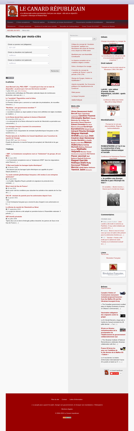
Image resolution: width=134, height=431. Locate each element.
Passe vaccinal (79, 156)
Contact (64, 399)
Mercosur (73, 149)
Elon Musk (89, 124)
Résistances (11, 26)
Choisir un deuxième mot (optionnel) (20, 52)
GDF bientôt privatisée (14, 216)
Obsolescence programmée (78, 154)
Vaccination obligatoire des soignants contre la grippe (109, 315)
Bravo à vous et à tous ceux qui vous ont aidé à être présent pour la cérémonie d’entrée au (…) (113, 233)
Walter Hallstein (89, 167)
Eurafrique (88, 127)
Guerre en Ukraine (108, 26)
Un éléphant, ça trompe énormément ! (60, 22)
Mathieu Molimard (85, 147)
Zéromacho (89, 170)
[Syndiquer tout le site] (67, 417)
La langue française (78, 96)
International (110, 22)
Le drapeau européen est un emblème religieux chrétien (81, 61)
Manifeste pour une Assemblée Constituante (82, 55)
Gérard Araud (89, 129)
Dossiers (10, 22)
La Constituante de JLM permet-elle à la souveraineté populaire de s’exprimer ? (113, 58)
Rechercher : (74, 35)
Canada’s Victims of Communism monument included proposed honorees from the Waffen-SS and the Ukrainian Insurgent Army (111, 297)
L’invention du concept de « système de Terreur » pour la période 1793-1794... (82, 72)
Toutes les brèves (106, 288)
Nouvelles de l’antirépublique (69, 26)
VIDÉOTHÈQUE (77, 100)
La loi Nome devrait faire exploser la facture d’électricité (26, 117)
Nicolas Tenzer (86, 152)
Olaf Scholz (91, 154)
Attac (80, 113)
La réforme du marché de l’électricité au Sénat (22, 207)
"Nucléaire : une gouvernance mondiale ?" (21, 107)
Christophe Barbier (80, 118)
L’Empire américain (25, 26)
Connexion (10, 2)
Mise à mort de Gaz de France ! (17, 186)
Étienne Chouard (77, 127)
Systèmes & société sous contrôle (45, 26)
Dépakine (87, 122)
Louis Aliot (80, 142)
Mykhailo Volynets (78, 150)
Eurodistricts (77, 129)
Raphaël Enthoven (84, 158)
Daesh (81, 122)
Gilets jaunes (76, 92)
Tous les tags (75, 107)
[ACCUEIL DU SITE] (67, 11)
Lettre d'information (76, 399)
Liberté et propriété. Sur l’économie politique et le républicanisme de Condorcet (83, 86)
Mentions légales (67, 409)
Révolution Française (113, 258)
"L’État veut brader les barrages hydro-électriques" (24, 165)
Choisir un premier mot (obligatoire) (19, 44)
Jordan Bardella (77, 140)
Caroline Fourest (87, 116)
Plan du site (55, 399)
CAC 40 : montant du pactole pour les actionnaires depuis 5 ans (29, 195)
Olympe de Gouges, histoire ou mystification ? (82, 79)
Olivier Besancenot (79, 111)
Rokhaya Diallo (78, 163)
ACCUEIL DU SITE (13, 30)
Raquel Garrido (79, 160)
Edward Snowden (78, 124)
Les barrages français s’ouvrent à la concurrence (23, 126)
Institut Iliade (83, 136)
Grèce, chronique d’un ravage (81, 66)
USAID (81, 167)
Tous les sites (105, 254)
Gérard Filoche (78, 131)
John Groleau (22, 91)
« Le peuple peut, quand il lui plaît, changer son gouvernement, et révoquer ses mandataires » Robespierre (67, 405)
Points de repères (39, 22)
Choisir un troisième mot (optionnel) (20, 60)
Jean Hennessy (86, 138)
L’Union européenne (23, 22)
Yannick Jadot (78, 169)
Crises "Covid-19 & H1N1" (90, 26)
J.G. (19, 100)
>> (94, 38)
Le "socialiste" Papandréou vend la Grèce (21, 98)
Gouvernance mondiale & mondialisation (89, 22)
